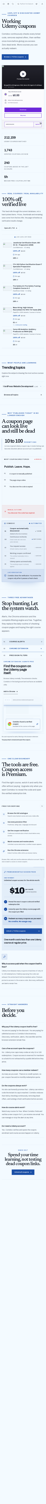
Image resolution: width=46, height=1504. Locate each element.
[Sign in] (42, 3)
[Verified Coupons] (3, 3)
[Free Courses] (8, 3)
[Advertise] (36, 3)
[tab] (23, 641)
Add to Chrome (9, 691)
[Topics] (13, 3)
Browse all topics (11, 395)
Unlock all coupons (21, 1172)
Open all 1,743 (9, 228)
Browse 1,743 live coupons (14, 57)
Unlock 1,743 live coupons (15, 931)
